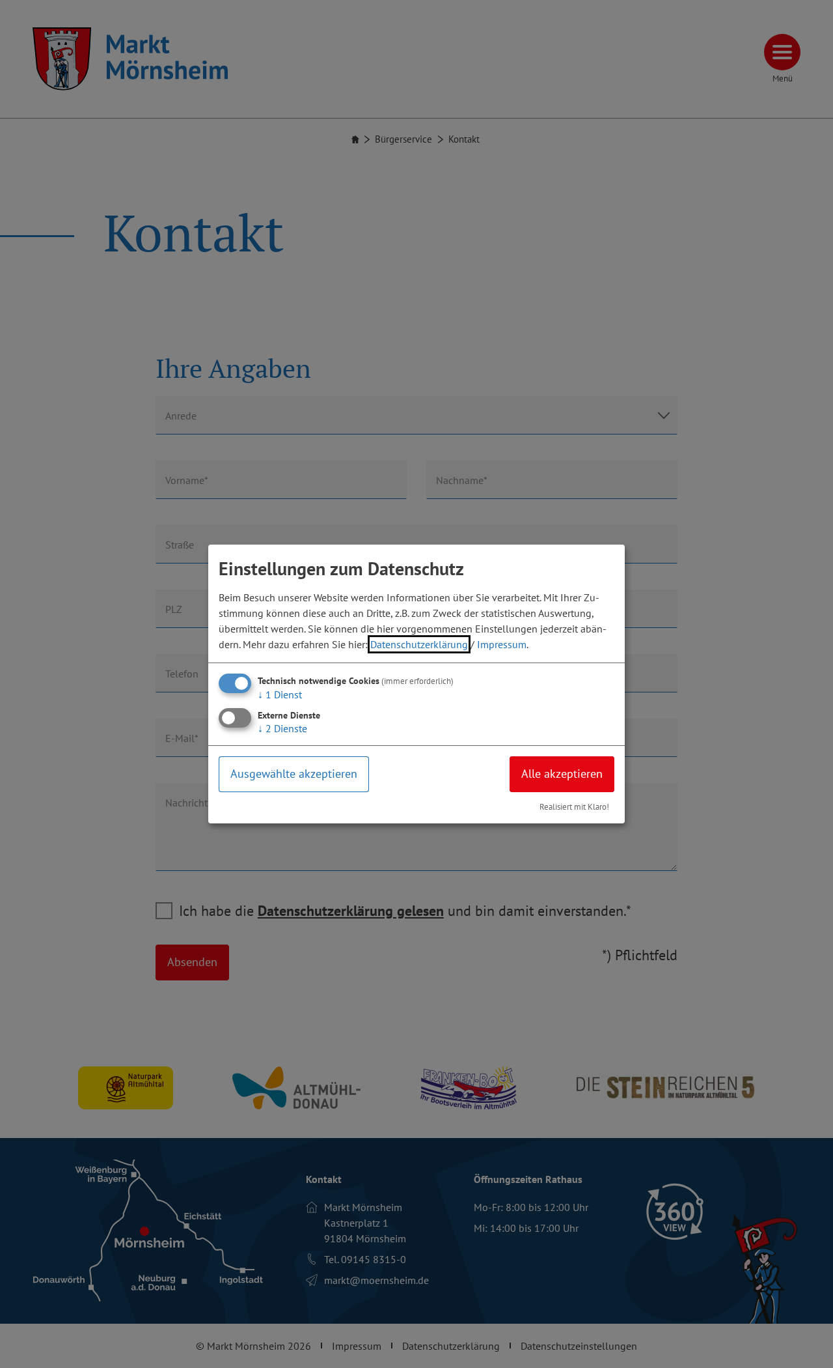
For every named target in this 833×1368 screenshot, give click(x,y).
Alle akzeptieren (562, 773)
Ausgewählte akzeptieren (293, 773)
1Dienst (280, 694)
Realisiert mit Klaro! (574, 806)
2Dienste (282, 728)
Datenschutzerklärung (419, 644)
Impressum (501, 644)
